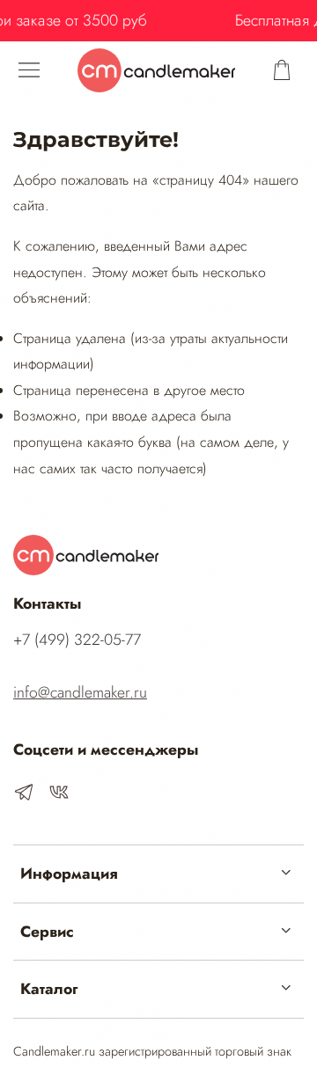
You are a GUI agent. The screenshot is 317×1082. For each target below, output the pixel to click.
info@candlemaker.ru (80, 692)
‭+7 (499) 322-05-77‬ (77, 639)
